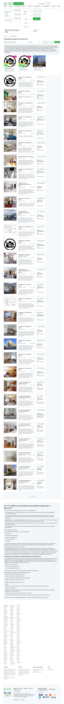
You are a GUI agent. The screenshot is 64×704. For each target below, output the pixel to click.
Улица (6, 30)
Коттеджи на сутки (36, 670)
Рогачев (18, 624)
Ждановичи (12, 605)
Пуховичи (18, 618)
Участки (24, 6)
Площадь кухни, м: (17, 18)
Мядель (11, 658)
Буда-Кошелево (6, 631)
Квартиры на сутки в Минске (38, 669)
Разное (58, 6)
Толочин (18, 646)
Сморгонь (18, 635)
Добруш (5, 655)
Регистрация (43, 3)
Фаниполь (18, 648)
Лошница (11, 640)
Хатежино (18, 650)
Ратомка (18, 621)
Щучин (18, 661)
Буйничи (5, 632)
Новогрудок (12, 662)
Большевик (6, 624)
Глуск (5, 650)
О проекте (20, 688)
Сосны (18, 639)
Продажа (11, 6)
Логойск (11, 639)
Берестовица (6, 617)
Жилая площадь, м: (17, 14)
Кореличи (12, 631)
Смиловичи (19, 631)
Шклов (18, 658)
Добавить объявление (19, 3)
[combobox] (27, 11)
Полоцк (18, 614)
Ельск (5, 662)
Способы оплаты (40, 692)
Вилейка (5, 636)
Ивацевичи (12, 614)
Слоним (18, 629)
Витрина (57, 42)
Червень (18, 655)
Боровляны (6, 625)
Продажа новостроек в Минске (10, 669)
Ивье (11, 616)
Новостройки (17, 6)
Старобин (18, 640)
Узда (17, 647)
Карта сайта (22, 699)
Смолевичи (19, 633)
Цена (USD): (7, 15)
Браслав (5, 628)
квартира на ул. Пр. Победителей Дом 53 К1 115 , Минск (24, 184)
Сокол (18, 636)
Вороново (5, 640)
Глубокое (5, 648)
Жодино (11, 610)
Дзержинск (6, 654)
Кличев (11, 622)
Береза (5, 614)
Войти (48, 3)
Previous (5, 81)
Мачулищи (12, 648)
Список (51, 42)
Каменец (11, 618)
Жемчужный (12, 606)
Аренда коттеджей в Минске (23, 672)
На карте (46, 42)
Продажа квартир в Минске (9, 670)
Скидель (18, 628)
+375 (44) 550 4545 (42, 690)
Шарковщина (19, 662)
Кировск (11, 620)
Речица (18, 622)
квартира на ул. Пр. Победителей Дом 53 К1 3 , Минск (24, 213)
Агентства (53, 6)
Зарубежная (30, 6)
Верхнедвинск (6, 635)
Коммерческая (37, 6)
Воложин (5, 639)
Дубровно (5, 659)
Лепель (11, 636)
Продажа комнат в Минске (9, 672)
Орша (18, 606)
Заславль (11, 613)
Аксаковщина (6, 605)
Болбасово (6, 620)
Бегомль (5, 609)
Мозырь (11, 654)
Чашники (18, 654)
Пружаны (18, 617)
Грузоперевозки (45, 6)
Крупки (11, 635)
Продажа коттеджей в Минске (10, 673)
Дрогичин (5, 658)
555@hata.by (52, 689)
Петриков (18, 610)
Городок (5, 652)
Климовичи (12, 624)
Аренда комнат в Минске (23, 670)
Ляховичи (12, 644)
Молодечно (12, 655)
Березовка (5, 616)
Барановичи (6, 606)
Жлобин (11, 609)
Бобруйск (5, 621)
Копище (11, 628)
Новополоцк (19, 605)
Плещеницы (19, 613)
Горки (5, 646)
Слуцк (18, 632)
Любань (11, 643)
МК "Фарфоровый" (22, 67)
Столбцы (18, 643)
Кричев (11, 633)
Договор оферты (16, 699)
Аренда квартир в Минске (23, 669)
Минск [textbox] (25, 11)
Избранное (38, 3)
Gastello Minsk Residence (38, 67)
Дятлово (5, 661)
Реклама (25, 688)
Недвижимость (6, 36)
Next (15, 81)
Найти (36, 18)
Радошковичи (19, 620)
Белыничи (5, 613)
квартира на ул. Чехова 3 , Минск (25, 156)
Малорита (12, 646)
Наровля (11, 659)
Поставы (18, 616)
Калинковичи (12, 617)
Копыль (11, 629)
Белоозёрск (6, 610)
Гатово (5, 644)
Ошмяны (18, 609)
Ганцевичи (5, 643)
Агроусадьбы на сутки (37, 672)
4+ (7, 13)
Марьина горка (12, 647)
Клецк (11, 621)
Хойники (18, 651)
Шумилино (18, 659)
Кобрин (11, 625)
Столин (18, 644)
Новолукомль (12, 663)
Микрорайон (16, 30)
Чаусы (18, 652)
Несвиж (11, 661)
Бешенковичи (6, 618)
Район (12, 30)
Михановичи (12, 651)
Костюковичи (12, 632)
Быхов (5, 633)
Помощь (15, 688)
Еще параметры (37, 14)
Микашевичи (12, 650)
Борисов (5, 622)
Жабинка (5, 663)
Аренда (5, 6)
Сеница (18, 625)
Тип (9, 30)
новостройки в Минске (35, 519)
